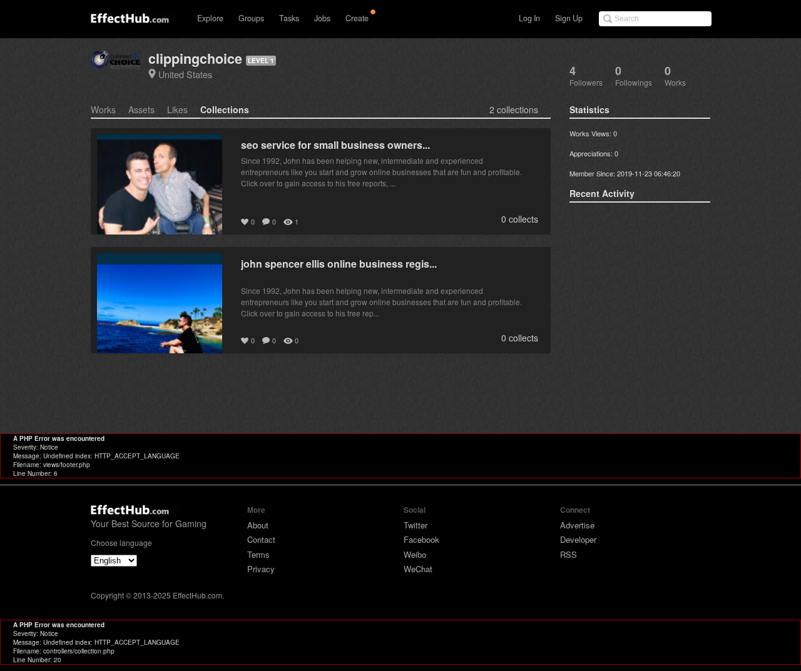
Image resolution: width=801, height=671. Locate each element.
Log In (529, 18)
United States (185, 74)
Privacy (261, 569)
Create (357, 18)
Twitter (415, 525)
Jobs (322, 18)
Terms (258, 554)
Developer (578, 539)
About (257, 525)
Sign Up (569, 18)
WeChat (418, 569)
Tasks (289, 18)
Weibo (415, 554)
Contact (261, 539)
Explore (210, 18)
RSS (568, 554)
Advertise (577, 525)
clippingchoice (195, 58)
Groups (251, 18)
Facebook (421, 539)
